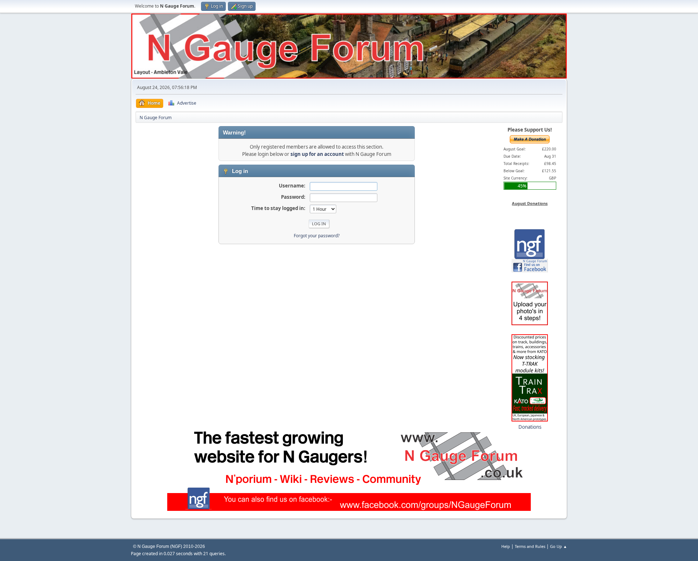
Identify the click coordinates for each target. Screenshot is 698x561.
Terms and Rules (530, 546)
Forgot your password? (317, 236)
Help (505, 546)
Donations (529, 427)
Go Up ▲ (558, 546)
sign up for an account (317, 154)
